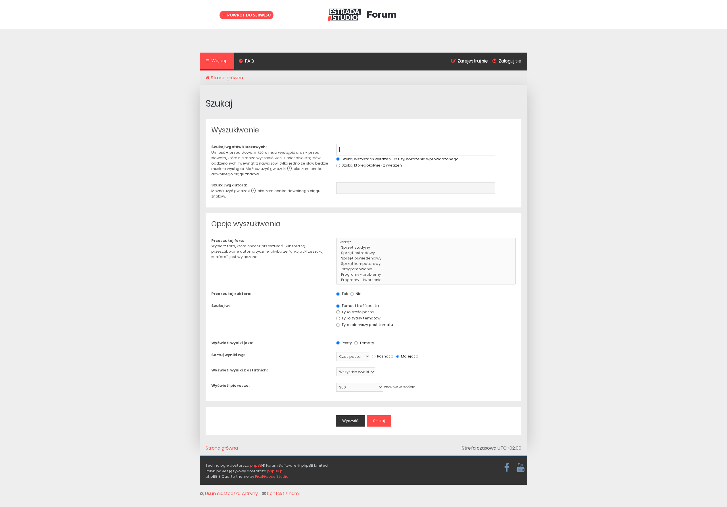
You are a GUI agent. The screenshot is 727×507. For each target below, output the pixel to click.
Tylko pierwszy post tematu (367, 324)
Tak (344, 293)
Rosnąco (384, 356)
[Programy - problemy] (426, 274)
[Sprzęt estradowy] (426, 253)
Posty (346, 342)
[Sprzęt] (426, 242)
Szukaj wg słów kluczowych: (239, 146)
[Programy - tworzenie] (426, 280)
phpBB (256, 465)
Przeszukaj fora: (227, 240)
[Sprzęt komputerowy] (426, 264)
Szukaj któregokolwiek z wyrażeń (371, 165)
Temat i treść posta (360, 305)
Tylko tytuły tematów (361, 318)
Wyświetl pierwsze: (230, 385)
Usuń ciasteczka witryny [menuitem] (231, 494)
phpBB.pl (275, 471)
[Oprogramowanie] (426, 269)
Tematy (366, 342)
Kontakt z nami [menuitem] (283, 494)
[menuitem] (246, 62)
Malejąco (409, 356)
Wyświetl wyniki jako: (232, 342)
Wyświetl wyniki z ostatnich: (239, 370)
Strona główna (222, 448)
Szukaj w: (220, 305)
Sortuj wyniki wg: (228, 354)
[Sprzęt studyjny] (426, 247)
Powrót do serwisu (248, 15)
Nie (358, 293)
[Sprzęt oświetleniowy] (426, 258)
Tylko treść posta (357, 311)
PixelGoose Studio (272, 476)
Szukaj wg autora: (229, 185)
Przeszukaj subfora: (231, 293)
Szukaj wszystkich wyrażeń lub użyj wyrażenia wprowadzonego (400, 159)
